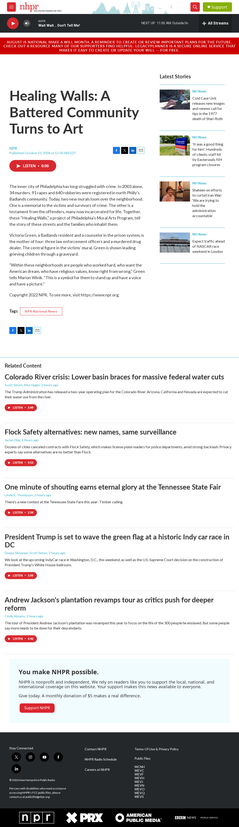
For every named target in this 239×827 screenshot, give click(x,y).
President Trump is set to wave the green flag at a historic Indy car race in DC (117, 541)
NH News (199, 91)
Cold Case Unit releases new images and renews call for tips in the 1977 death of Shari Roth (208, 108)
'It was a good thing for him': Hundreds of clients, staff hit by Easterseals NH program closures (207, 154)
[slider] (34, 23)
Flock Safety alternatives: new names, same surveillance (90, 432)
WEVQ (139, 793)
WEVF (139, 774)
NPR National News (41, 311)
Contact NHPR (95, 749)
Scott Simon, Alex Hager (22, 385)
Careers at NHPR (97, 769)
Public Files (142, 758)
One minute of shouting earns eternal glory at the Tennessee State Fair (113, 487)
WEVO (139, 789)
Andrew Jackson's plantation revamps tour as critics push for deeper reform (109, 604)
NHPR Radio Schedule (101, 759)
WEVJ (138, 782)
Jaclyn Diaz (12, 440)
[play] (13, 23)
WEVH (139, 778)
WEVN (139, 785)
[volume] (27, 23)
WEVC (139, 770)
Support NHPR (37, 707)
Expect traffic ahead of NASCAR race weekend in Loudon (208, 246)
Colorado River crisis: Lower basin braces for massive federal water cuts (114, 377)
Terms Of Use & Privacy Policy (156, 749)
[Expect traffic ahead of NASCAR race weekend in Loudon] (175, 243)
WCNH (139, 767)
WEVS (139, 797)
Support (219, 7)
